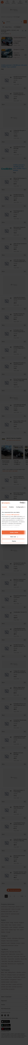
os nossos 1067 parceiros (12, 514)
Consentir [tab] (4, 507)
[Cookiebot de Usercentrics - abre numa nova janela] (20, 503)
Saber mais (13, 536)
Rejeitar (14, 541)
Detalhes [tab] (11, 507)
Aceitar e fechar (14, 532)
